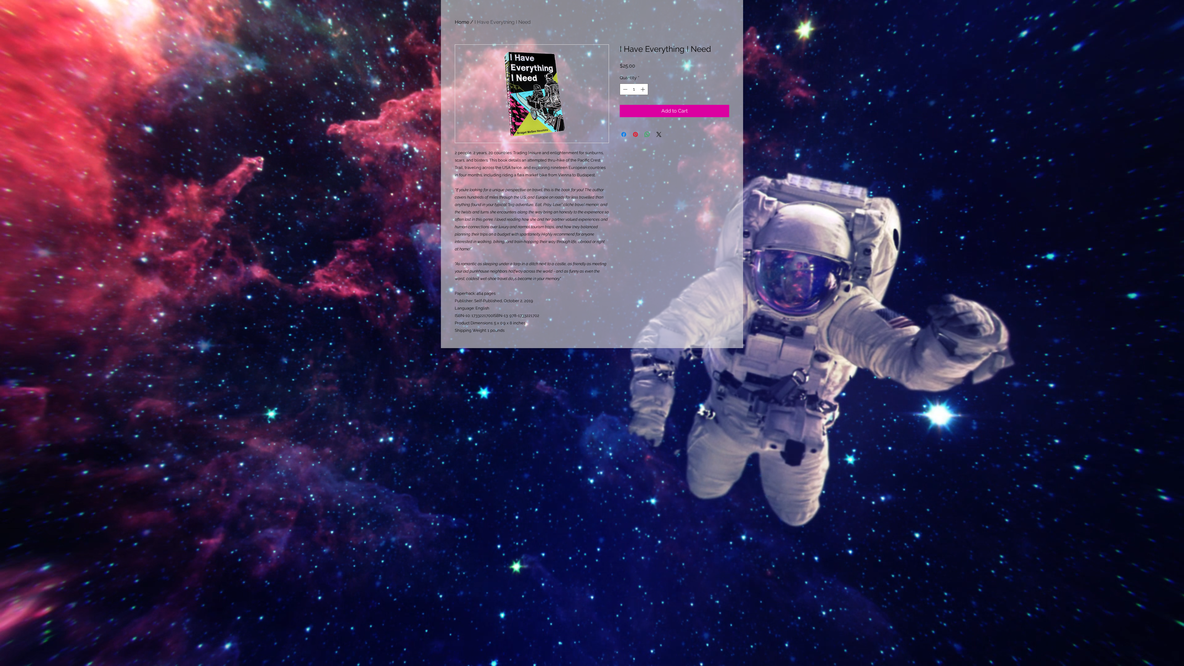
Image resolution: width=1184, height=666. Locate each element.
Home (462, 22)
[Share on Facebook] (623, 134)
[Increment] (643, 89)
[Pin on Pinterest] (635, 134)
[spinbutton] (633, 89)
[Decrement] (624, 89)
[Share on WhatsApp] (647, 134)
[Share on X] (659, 134)
